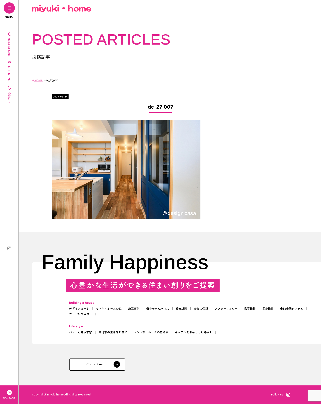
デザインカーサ (79, 308)
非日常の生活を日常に (113, 332)
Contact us (94, 364)
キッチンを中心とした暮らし (194, 332)
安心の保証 (201, 308)
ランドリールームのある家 (151, 332)
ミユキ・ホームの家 (109, 308)
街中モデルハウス (157, 308)
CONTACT (9, 398)
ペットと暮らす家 (80, 332)
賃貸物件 (268, 308)
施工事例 (134, 308)
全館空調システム (291, 308)
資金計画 (181, 308)
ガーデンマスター (80, 314)
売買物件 (250, 308)
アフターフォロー (226, 308)
